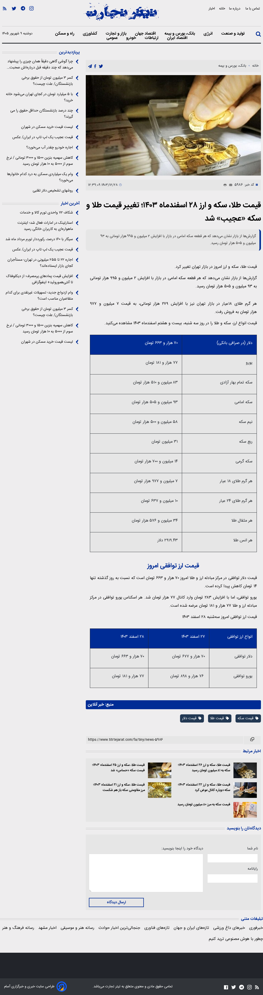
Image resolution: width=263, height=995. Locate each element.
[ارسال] (229, 185)
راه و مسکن (65, 34)
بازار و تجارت (116, 34)
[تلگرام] (23, 15)
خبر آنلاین (96, 704)
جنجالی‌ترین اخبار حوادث (119, 928)
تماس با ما (253, 9)
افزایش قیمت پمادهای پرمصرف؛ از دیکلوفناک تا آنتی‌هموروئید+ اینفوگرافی (39, 279)
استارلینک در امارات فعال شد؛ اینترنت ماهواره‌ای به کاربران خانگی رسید (45, 226)
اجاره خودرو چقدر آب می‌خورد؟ (49, 148)
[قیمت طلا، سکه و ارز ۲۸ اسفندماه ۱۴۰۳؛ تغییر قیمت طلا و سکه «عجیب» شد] (173, 125)
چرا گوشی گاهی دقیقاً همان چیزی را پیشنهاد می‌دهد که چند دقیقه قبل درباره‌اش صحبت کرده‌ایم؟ (40, 64)
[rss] (4, 15)
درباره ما (235, 9)
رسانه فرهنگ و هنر (18, 928)
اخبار (212, 9)
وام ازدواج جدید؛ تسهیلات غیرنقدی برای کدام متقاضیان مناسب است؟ (39, 296)
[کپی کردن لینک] (252, 740)
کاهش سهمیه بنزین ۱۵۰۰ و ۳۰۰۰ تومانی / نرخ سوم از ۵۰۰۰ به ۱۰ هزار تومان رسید (39, 161)
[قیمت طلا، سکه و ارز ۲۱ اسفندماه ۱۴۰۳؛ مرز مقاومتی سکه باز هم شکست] (159, 790)
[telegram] (90, 66)
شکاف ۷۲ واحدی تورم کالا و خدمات (46, 213)
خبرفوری (256, 928)
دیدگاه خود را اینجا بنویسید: (182, 849)
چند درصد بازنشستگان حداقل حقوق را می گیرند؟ (41, 114)
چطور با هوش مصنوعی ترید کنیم (236, 939)
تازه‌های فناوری (157, 928)
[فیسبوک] (226, 987)
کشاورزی (90, 34)
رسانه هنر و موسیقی (77, 928)
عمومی (112, 38)
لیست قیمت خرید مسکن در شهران (47, 127)
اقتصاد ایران (178, 38)
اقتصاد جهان (146, 34)
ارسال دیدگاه (116, 902)
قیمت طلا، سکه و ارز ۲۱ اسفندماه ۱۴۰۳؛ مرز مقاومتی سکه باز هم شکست (119, 787)
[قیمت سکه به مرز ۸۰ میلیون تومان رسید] (245, 810)
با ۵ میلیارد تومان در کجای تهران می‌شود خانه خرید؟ (39, 97)
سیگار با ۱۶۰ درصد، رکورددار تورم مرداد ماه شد (39, 239)
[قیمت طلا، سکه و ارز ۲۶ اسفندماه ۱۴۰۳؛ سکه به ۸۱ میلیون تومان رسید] (245, 770)
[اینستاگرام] (31, 15)
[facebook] (95, 66)
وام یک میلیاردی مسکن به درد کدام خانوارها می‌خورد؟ (40, 177)
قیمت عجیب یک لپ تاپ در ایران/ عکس (42, 137)
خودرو (131, 38)
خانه (222, 9)
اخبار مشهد (47, 928)
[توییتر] (14, 15)
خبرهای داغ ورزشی (229, 928)
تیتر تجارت (112, 986)
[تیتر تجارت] (121, 14)
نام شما (252, 849)
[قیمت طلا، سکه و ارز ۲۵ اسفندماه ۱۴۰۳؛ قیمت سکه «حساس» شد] (159, 770)
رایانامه (253, 869)
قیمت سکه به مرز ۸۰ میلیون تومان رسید (203, 804)
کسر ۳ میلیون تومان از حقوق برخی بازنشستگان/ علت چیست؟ (47, 81)
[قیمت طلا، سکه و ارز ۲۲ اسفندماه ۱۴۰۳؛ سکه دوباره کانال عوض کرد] (245, 790)
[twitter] (101, 66)
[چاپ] (224, 185)
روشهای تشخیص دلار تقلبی (53, 191)
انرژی (208, 34)
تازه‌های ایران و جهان (191, 928)
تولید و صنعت (233, 34)
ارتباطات (152, 38)
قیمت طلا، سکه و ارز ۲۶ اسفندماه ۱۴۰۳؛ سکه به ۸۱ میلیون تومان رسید (204, 768)
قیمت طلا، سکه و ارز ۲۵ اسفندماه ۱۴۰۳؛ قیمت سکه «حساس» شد (118, 768)
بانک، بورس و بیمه (180, 34)
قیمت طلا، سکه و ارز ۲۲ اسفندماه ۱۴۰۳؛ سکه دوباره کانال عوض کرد (204, 787)
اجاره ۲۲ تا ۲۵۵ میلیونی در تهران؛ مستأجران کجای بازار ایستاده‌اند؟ (40, 263)
